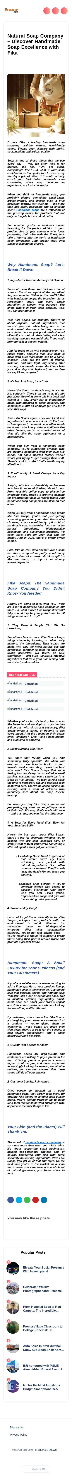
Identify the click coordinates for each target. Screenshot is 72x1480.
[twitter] (19, 1200)
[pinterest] (35, 1200)
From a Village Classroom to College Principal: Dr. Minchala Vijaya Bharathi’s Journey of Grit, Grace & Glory (44, 1328)
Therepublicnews (46, 1450)
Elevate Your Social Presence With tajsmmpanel (43, 1269)
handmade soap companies (43, 1142)
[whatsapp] (27, 1200)
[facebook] (10, 1200)
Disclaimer (16, 1427)
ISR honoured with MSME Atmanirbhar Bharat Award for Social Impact (44, 1368)
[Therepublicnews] (11, 10)
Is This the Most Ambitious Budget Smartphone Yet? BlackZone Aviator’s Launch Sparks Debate (43, 1387)
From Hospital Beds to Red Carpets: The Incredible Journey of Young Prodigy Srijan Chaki (42, 1309)
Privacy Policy (18, 1434)
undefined (31, 683)
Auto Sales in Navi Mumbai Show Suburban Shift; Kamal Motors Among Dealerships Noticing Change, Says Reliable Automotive (43, 1348)
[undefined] (14, 683)
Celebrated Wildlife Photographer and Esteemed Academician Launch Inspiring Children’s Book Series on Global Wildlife (43, 1289)
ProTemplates (36, 1455)
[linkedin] (44, 1200)
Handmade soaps (27, 210)
